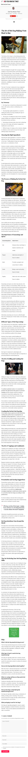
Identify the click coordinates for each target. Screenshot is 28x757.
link (24, 625)
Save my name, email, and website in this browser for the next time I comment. (14, 748)
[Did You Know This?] (13, 8)
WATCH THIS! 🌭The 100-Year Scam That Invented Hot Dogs (14, 632)
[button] (2, 1)
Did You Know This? (11, 1)
